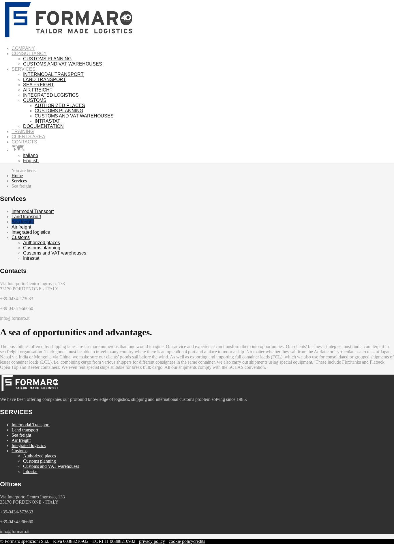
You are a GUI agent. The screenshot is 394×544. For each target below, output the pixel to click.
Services (19, 180)
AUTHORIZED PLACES (60, 105)
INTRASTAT (47, 121)
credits (199, 541)
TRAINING (23, 131)
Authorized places (41, 242)
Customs (21, 237)
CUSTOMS (34, 100)
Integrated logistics (31, 232)
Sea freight (23, 221)
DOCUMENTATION (43, 126)
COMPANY (23, 48)
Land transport (26, 216)
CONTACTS (24, 141)
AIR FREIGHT (37, 89)
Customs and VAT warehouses (54, 252)
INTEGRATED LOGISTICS (51, 95)
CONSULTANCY (29, 53)
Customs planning (41, 247)
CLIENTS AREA (28, 136)
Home (17, 175)
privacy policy (152, 541)
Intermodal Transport (33, 211)
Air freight (21, 227)
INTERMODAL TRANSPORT (53, 74)
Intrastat (31, 258)
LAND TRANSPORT (44, 79)
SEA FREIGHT (38, 84)
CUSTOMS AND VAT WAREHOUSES (62, 63)
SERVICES (23, 69)
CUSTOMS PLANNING (47, 58)
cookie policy (181, 541)
